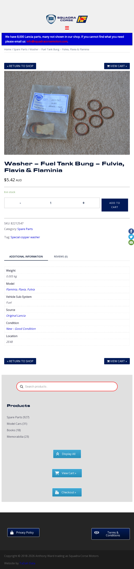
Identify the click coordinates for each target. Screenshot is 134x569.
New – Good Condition (21, 329)
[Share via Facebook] (131, 231)
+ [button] (84, 202)
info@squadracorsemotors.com (47, 41)
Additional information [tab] (26, 256)
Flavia (22, 289)
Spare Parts (20, 49)
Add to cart (114, 205)
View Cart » (118, 66)
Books (11, 430)
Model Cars (14, 424)
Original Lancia (15, 316)
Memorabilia (15, 437)
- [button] (20, 202)
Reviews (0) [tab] (61, 256)
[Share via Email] (131, 242)
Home (7, 49)
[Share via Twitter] (131, 236)
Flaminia (11, 289)
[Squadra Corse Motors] (67, 14)
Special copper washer (25, 237)
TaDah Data (27, 563)
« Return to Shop (20, 66)
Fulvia (31, 289)
